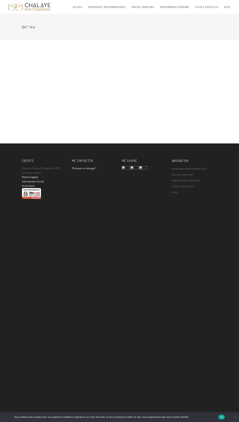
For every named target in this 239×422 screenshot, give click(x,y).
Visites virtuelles (183, 186)
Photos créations (182, 175)
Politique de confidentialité (203, 417)
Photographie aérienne (186, 180)
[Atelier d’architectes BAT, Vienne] (44, 61)
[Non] (235, 417)
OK (221, 417)
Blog (175, 192)
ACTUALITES (28, 83)
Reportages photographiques (189, 169)
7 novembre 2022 (31, 131)
